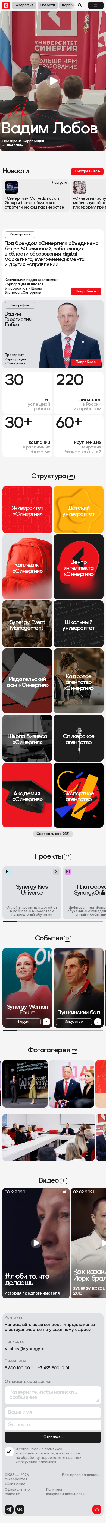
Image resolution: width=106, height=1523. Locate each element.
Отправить (53, 1437)
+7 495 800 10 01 (53, 1368)
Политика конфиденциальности (65, 1492)
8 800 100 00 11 (19, 1368)
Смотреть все (87, 171)
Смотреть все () (53, 834)
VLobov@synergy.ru (25, 1349)
